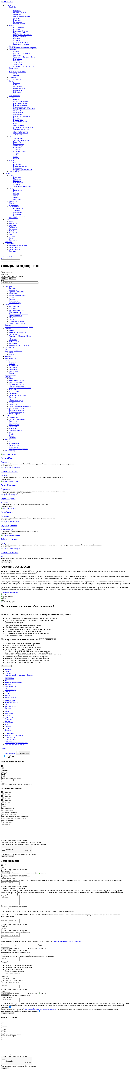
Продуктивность (19, 216)
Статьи (7, 173)
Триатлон (16, 149)
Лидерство (17, 14)
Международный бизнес (17, 72)
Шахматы (16, 158)
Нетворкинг (17, 20)
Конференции (10, 701)
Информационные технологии (24, 109)
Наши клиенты (14, 249)
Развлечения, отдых (20, 122)
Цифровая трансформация (22, 170)
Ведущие (12, 46)
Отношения (17, 214)
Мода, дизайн (18, 112)
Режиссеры (17, 61)
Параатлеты (17, 147)
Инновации (17, 11)
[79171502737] (9, 757)
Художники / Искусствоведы (23, 66)
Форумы (8, 708)
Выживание (17, 190)
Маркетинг (17, 179)
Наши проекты (14, 247)
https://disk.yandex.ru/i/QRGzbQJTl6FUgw (67, 941)
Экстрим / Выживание (21, 140)
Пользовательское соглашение (15, 745)
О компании (9, 243)
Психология (17, 90)
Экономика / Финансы (21, 44)
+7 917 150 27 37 (6, 257)
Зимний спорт (18, 138)
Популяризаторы (19, 88)
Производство (18, 120)
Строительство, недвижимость (24, 127)
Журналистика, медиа (21, 107)
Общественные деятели (21, 116)
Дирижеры (17, 55)
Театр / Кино (17, 64)
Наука (11, 81)
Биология (16, 83)
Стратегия (16, 40)
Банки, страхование (20, 103)
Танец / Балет (18, 62)
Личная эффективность (21, 16)
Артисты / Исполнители (21, 53)
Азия (15, 73)
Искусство (12, 49)
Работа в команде (19, 24)
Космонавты (13, 68)
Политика (16, 118)
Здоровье (16, 9)
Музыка (16, 194)
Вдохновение (18, 208)
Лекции (7, 704)
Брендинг (16, 29)
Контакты (8, 242)
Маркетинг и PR (19, 33)
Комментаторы (18, 144)
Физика (16, 94)
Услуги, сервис (18, 134)
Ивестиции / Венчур (20, 31)
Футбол (16, 155)
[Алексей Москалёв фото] (10, 467)
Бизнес (11, 25)
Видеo (7, 219)
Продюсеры (17, 59)
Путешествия (13, 205)
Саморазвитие (14, 207)
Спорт (11, 136)
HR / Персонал (18, 27)
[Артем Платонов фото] (9, 481)
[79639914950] (12, 757)
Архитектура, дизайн (20, 101)
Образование (17, 114)
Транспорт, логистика (21, 129)
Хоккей (15, 157)
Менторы (12, 77)
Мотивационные (15, 79)
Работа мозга (17, 92)
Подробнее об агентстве (9, 592)
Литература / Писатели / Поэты (24, 57)
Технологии (13, 218)
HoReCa (16, 99)
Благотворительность (20, 105)
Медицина (17, 110)
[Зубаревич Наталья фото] (10, 535)
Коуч (10, 70)
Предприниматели (19, 36)
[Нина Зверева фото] (8, 508)
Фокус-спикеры (14, 171)
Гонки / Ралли (18, 142)
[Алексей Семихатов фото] (10, 548)
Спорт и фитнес (18, 199)
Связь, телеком (18, 125)
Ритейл (15, 123)
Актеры (16, 51)
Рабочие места (18, 183)
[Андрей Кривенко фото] (10, 521)
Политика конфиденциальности (16, 743)
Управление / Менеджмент (22, 186)
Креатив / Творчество (20, 12)
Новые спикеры (14, 96)
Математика (17, 86)
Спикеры (8, 5)
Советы (16, 197)
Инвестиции (17, 177)
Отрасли (12, 97)
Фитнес (16, 153)
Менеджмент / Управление (22, 35)
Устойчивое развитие (20, 42)
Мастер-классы (10, 706)
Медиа (11, 203)
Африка (16, 75)
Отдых (15, 195)
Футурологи (17, 168)
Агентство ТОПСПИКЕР (18, 245)
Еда (14, 192)
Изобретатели (18, 164)
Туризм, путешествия (20, 131)
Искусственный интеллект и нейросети (23, 48)
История (16, 85)
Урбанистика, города (20, 133)
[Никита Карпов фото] (9, 454)
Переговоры (17, 22)
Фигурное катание (19, 151)
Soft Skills (12, 7)
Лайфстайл (13, 227)
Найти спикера (24, 753)
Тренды (11, 160)
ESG (14, 162)
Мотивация (17, 18)
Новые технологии (20, 166)
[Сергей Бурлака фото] (9, 494)
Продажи (16, 38)
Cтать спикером (10, 753)
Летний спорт (18, 146)
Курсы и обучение (11, 702)
